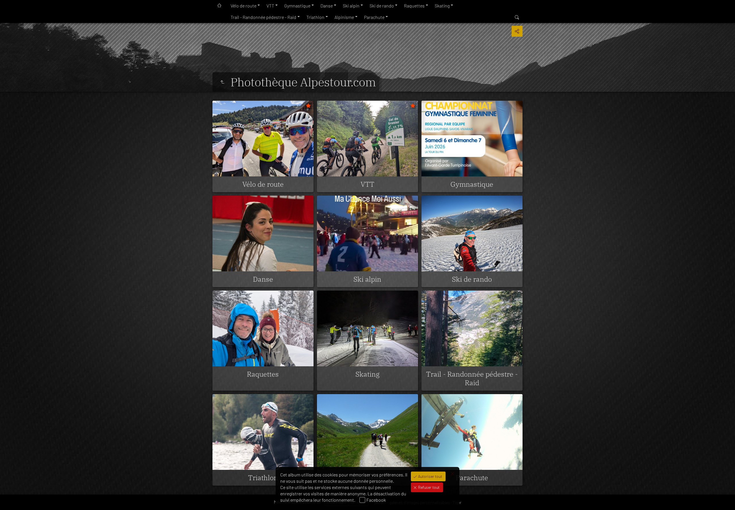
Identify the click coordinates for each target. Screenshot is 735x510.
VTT (270, 5)
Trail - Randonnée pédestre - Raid (263, 17)
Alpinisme (344, 17)
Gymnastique (297, 5)
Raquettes (414, 5)
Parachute (374, 17)
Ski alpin (351, 5)
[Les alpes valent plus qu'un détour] (222, 82)
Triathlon (315, 17)
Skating (442, 5)
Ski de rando (382, 5)
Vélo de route (243, 5)
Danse (326, 5)
